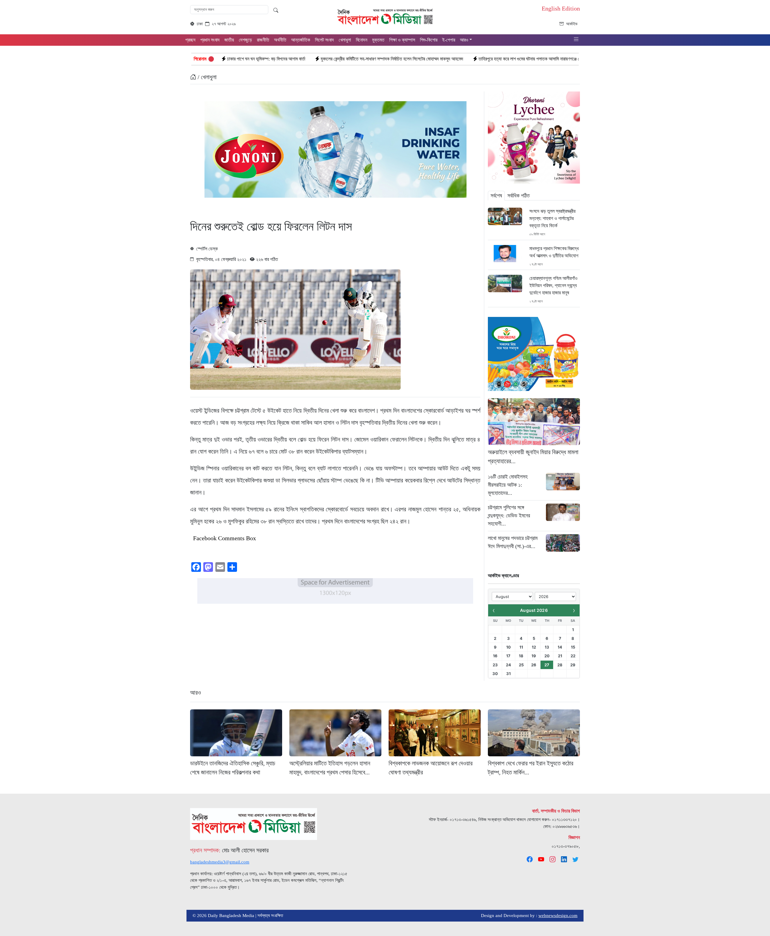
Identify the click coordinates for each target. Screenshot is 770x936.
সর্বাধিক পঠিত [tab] (518, 196)
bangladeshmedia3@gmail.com (219, 862)
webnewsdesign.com (558, 915)
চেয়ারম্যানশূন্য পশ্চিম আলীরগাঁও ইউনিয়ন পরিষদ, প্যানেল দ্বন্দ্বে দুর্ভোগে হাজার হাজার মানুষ (553, 285)
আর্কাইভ (572, 24)
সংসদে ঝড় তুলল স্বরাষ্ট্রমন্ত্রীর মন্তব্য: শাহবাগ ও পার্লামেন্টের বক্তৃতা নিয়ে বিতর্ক (552, 218)
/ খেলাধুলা (206, 77)
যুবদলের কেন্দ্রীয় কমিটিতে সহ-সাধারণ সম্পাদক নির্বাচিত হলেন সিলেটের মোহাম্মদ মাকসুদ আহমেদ (315, 58)
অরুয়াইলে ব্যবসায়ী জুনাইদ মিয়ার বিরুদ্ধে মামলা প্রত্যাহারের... (533, 456)
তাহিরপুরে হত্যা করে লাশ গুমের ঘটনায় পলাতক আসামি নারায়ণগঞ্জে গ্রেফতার (458, 58)
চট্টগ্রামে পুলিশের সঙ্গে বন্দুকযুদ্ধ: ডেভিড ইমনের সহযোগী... (509, 515)
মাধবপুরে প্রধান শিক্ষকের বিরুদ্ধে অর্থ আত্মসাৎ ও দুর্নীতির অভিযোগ (554, 252)
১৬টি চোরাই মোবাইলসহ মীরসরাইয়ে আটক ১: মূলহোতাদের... (508, 485)
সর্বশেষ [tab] (496, 196)
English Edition (561, 8)
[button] (576, 39)
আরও (195, 692)
